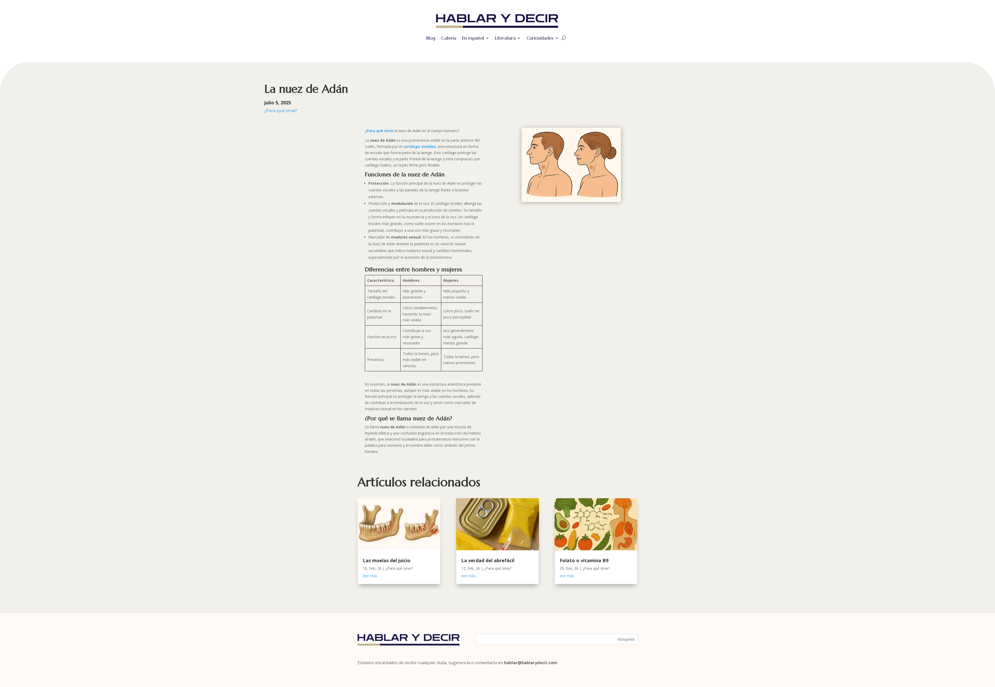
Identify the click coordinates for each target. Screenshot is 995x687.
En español (473, 38)
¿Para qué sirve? (280, 110)
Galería (448, 38)
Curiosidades (540, 38)
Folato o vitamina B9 (584, 560)
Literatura (505, 38)
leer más (370, 575)
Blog (430, 38)
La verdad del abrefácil (487, 560)
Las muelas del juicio (386, 560)
